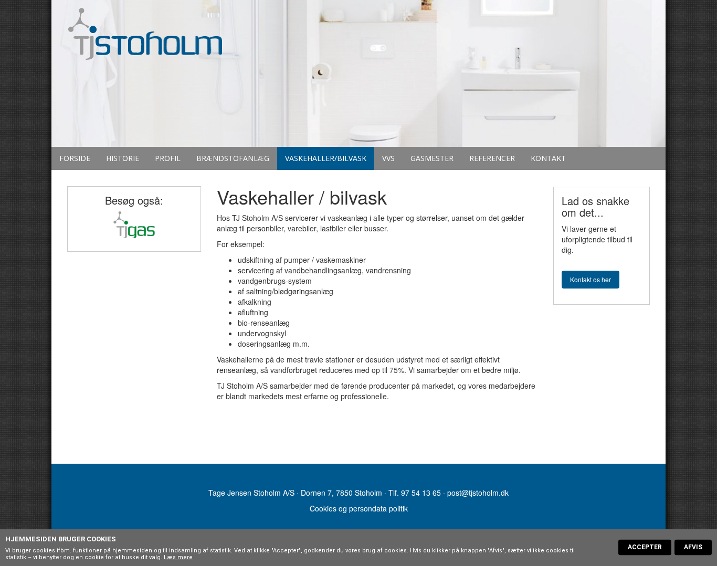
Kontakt (548, 158)
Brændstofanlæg (232, 158)
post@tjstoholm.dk (478, 492)
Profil (168, 158)
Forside (74, 158)
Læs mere (178, 557)
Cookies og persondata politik (359, 508)
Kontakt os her (590, 279)
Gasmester (432, 158)
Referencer (492, 158)
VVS (388, 158)
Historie (122, 158)
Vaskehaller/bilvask (325, 158)
